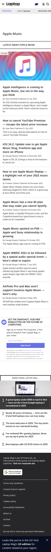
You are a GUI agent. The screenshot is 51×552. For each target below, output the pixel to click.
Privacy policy (9, 495)
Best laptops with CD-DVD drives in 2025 (27, 444)
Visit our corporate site (24, 463)
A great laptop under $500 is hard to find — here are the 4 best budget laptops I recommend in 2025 (26, 403)
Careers (6, 525)
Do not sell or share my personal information (23, 531)
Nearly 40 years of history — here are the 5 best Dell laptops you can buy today (26, 414)
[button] (3, 4)
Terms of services (33, 350)
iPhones (4, 53)
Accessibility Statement (13, 507)
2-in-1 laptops (23, 11)
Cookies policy (9, 501)
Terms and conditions (13, 483)
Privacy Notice (35, 352)
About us (7, 513)
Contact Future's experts (14, 489)
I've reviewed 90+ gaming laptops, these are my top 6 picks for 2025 (26, 435)
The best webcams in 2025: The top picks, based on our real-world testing (27, 424)
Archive (6, 519)
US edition (24, 544)
